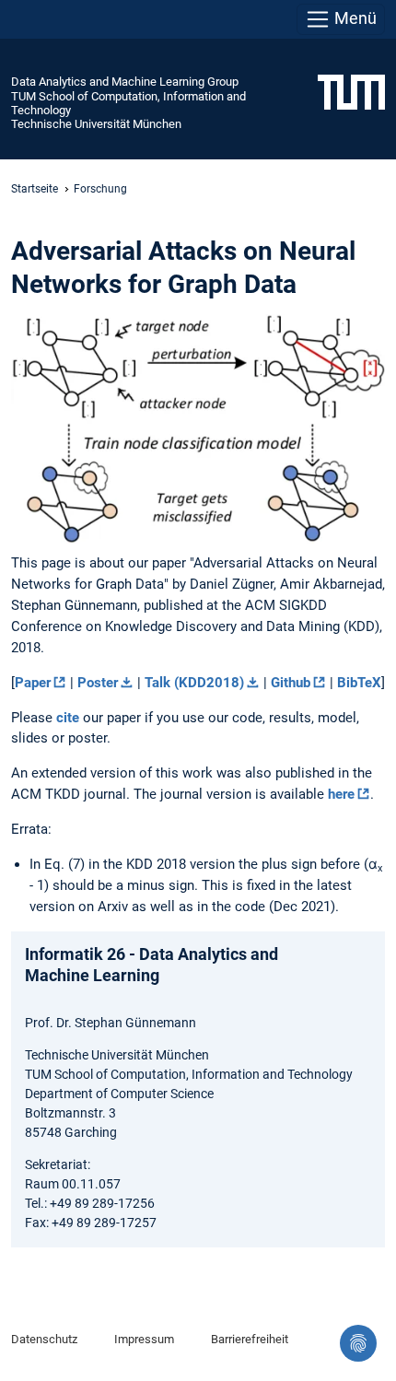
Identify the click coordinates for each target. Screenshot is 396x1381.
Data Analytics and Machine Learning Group (125, 81)
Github (290, 682)
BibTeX (359, 682)
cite (67, 717)
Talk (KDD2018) (194, 682)
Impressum (144, 1339)
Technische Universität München (96, 124)
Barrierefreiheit (249, 1339)
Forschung (100, 188)
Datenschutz (44, 1339)
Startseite (34, 188)
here (341, 794)
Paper (33, 682)
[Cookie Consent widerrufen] (358, 1343)
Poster (97, 682)
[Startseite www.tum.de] (351, 91)
